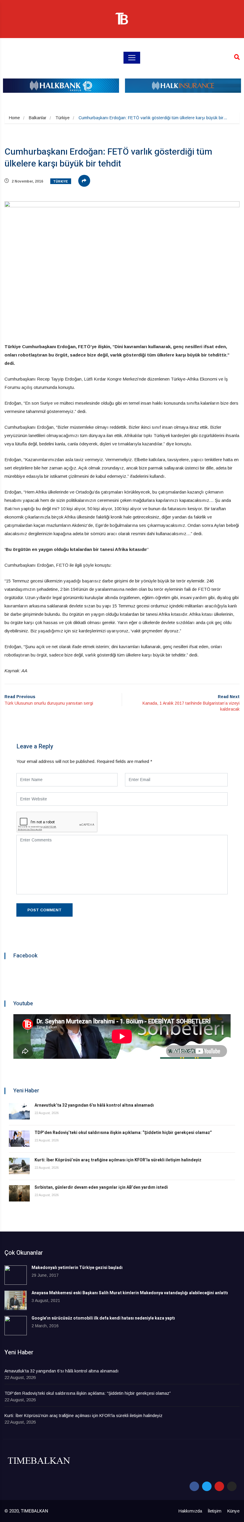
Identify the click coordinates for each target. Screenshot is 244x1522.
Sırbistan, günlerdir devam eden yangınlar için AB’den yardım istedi (101, 1187)
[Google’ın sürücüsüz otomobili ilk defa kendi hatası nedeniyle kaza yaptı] (15, 1325)
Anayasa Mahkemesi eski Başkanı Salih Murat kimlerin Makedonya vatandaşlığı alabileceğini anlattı (130, 1293)
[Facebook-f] (194, 1486)
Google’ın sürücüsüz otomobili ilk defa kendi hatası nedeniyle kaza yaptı (103, 1318)
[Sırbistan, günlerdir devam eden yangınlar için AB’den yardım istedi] (19, 1193)
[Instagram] (232, 1486)
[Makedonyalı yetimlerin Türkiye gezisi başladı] (15, 1275)
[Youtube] (219, 1486)
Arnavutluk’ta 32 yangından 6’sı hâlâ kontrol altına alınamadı (94, 1105)
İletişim (214, 1510)
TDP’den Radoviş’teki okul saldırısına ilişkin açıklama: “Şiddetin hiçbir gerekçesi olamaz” (123, 1133)
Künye (233, 1510)
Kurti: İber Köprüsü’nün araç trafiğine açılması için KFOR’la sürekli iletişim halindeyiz (118, 1160)
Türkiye (62, 117)
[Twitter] (207, 1486)
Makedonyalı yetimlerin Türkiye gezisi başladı (77, 1268)
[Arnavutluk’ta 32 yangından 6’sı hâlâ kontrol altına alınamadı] (19, 1111)
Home (14, 117)
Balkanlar (37, 117)
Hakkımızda (190, 1510)
